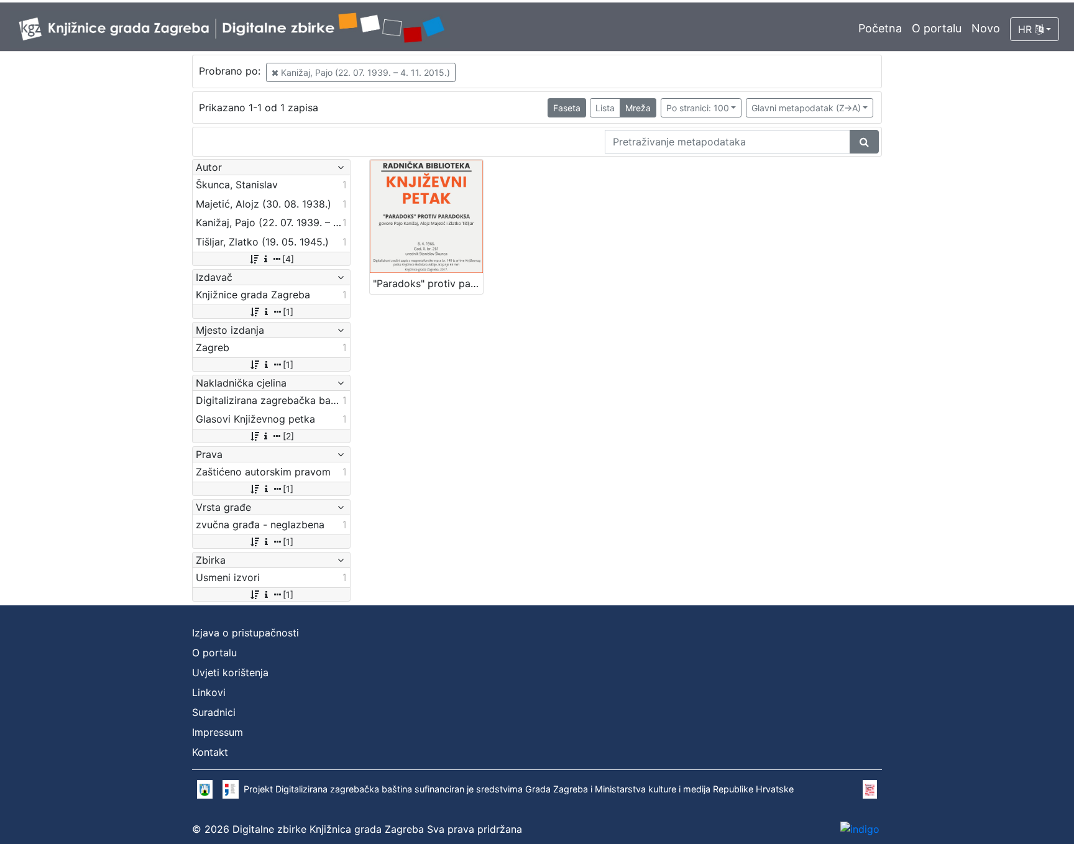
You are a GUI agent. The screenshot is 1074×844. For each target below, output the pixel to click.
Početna (880, 28)
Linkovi (209, 692)
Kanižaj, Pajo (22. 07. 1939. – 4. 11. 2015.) (364, 72)
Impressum (217, 732)
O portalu (937, 28)
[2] (288, 436)
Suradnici (214, 712)
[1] (288, 311)
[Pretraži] (864, 142)
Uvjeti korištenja (230, 672)
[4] (288, 259)
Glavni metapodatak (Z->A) (806, 108)
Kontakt (210, 752)
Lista (605, 108)
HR (1026, 29)
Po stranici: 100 (697, 108)
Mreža (638, 108)
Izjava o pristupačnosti (245, 632)
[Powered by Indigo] (860, 829)
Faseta (567, 108)
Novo (985, 28)
